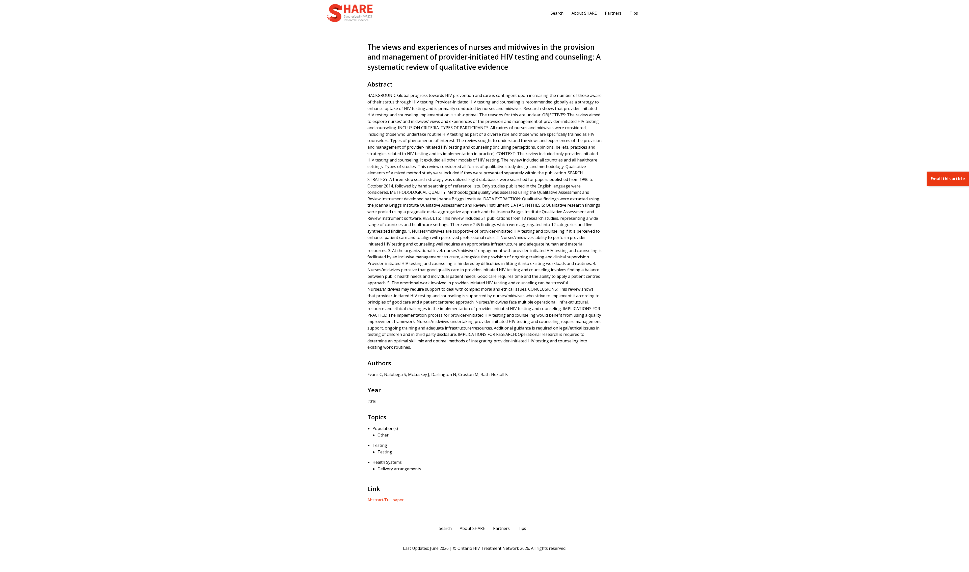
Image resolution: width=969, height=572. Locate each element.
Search (557, 13)
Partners (613, 13)
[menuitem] (557, 13)
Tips (634, 13)
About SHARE (584, 13)
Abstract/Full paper (385, 500)
